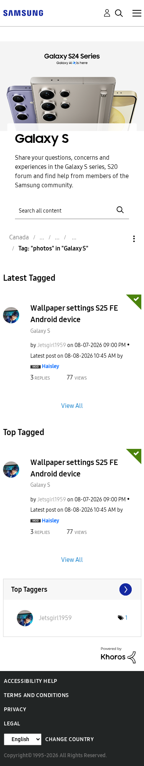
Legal (12, 723)
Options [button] (121, 239)
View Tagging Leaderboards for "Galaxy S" (72, 589)
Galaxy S (40, 331)
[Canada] (23, 12)
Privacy (15, 709)
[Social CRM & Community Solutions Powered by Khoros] (118, 654)
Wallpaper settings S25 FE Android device (74, 313)
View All (72, 405)
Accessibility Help (30, 681)
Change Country (69, 739)
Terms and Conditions (36, 695)
